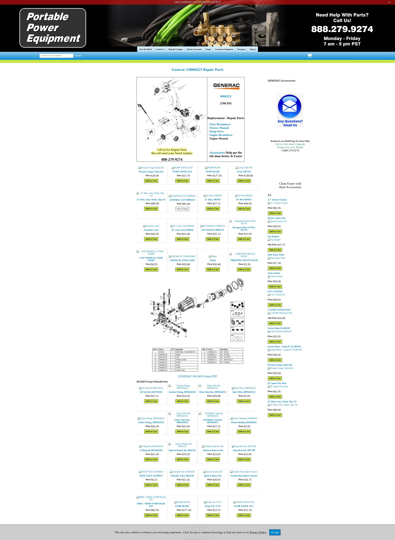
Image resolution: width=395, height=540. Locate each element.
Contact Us (160, 49)
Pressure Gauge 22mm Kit (151, 172)
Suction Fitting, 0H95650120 (182, 392)
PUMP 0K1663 (213, 172)
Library (252, 49)
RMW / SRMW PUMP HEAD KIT (151, 505)
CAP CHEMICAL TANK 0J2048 (151, 259)
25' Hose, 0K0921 (213, 199)
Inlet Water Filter (276, 255)
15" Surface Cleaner (277, 200)
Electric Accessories (194, 49)
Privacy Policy (258, 532)
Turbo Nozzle (274, 273)
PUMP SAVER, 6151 (182, 172)
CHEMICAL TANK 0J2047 (182, 260)
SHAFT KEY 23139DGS (151, 476)
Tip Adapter (273, 236)
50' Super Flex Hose (277, 383)
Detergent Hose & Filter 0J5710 (244, 228)
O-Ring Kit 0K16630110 (151, 450)
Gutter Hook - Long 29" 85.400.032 (284, 346)
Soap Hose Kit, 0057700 (244, 450)
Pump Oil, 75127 (213, 506)
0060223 (225, 96)
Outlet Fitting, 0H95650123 (151, 422)
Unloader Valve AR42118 (182, 476)
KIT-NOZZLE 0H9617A (213, 230)
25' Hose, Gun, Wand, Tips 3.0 (151, 199)
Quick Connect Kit (213, 476)
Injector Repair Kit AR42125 (182, 450)
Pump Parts (217, 131)
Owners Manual (219, 127)
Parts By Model (145, 49)
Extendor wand (151, 230)
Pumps (208, 49)
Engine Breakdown (221, 134)
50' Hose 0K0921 (244, 199)
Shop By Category (175, 49)
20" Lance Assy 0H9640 (182, 230)
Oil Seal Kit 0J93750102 (151, 392)
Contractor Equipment (224, 49)
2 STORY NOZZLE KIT (279, 310)
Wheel (213, 260)
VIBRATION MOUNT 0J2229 (244, 260)
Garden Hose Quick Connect (244, 476)
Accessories (217, 152)
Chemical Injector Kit (212, 450)
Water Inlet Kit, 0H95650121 (212, 392)
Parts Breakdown (220, 124)
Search (78, 56)
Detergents (241, 49)
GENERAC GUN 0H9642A (182, 200)
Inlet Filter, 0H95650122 (244, 392)
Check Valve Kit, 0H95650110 (182, 421)
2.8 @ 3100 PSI (244, 172)
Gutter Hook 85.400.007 (279, 328)
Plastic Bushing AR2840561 (244, 422)
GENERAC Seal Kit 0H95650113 (212, 421)
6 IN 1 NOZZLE (275, 291)
